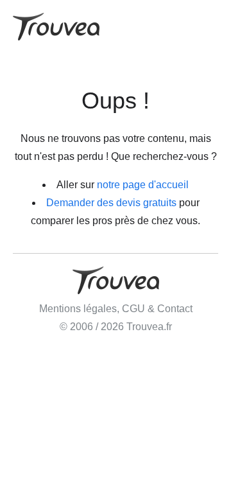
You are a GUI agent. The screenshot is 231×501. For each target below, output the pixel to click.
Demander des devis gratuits (111, 202)
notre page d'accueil (143, 184)
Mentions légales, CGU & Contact (116, 308)
